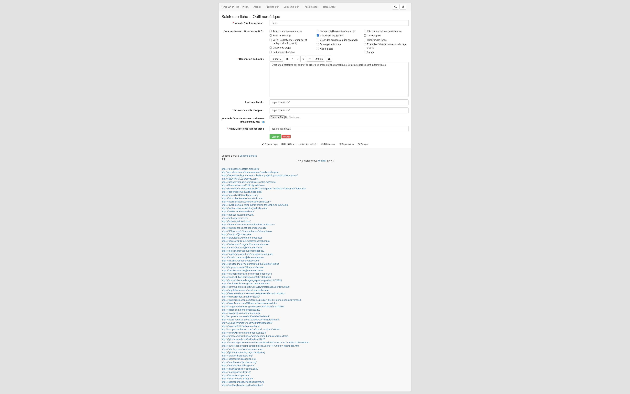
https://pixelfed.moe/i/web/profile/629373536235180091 (250, 263)
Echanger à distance (330, 44)
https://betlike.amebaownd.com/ (237, 211)
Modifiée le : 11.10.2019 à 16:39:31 (300, 144)
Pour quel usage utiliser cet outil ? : (244, 31)
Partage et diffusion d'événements (337, 31)
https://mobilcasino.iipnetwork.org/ (239, 362)
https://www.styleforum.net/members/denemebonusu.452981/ (253, 293)
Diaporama (346, 144)
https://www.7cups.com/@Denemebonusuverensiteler (249, 303)
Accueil (257, 6)
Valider (275, 136)
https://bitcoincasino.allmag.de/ (237, 378)
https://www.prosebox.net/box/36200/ (240, 296)
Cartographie (374, 35)
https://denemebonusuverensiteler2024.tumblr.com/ (248, 224)
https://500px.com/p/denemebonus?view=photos (246, 231)
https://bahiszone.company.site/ (237, 214)
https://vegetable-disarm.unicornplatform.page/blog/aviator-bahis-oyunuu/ (259, 175)
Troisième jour (311, 6)
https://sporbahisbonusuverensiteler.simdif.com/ (246, 201)
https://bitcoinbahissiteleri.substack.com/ (242, 198)
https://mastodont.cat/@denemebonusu (241, 247)
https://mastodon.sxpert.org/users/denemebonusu (247, 254)
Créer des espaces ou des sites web (339, 39)
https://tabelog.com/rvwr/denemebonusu (242, 349)
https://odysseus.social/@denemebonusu (242, 267)
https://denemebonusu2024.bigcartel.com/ (243, 185)
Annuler (286, 136)
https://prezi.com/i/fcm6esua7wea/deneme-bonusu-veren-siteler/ (254, 335)
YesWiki (322, 160)
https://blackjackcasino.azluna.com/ (239, 368)
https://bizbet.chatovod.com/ (236, 221)
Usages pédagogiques (331, 35)
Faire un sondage (282, 35)
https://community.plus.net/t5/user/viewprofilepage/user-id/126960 (255, 286)
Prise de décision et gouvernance (384, 31)
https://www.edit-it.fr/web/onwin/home (240, 326)
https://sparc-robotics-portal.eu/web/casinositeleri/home (250, 319)
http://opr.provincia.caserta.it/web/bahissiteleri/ (245, 316)
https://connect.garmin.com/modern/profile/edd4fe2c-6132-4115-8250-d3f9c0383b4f (265, 342)
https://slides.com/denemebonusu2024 (241, 309)
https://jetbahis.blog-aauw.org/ (237, 355)
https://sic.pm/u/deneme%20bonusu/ (240, 260)
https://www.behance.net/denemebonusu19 (243, 227)
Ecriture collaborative (284, 52)
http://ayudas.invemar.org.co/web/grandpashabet (246, 322)
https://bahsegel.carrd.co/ (234, 218)
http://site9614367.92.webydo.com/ (239, 178)
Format (276, 58)
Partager (364, 144)
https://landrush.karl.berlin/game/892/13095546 (246, 277)
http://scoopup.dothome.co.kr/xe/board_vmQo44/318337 (250, 329)
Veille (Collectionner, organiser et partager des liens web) (290, 41)
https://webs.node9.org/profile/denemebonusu (245, 244)
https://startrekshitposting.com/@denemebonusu (246, 273)
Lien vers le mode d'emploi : (248, 110)
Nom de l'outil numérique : (249, 23)
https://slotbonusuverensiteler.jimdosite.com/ (244, 208)
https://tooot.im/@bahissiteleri (236, 234)
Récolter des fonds (377, 39)
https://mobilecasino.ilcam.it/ (236, 372)
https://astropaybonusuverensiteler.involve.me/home (248, 181)
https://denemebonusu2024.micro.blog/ (241, 191)
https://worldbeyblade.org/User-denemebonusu (245, 283)
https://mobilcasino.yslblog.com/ (237, 365)
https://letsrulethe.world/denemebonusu (241, 237)
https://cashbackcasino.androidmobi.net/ (242, 385)
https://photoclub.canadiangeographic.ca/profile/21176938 (251, 280)
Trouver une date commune (287, 31)
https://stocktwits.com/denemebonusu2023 (243, 332)
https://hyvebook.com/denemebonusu (241, 313)
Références (329, 144)
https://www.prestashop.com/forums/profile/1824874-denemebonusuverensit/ (261, 299)
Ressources (329, 6)
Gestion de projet (282, 47)
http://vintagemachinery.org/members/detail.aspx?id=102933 (252, 306)
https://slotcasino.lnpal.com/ (235, 375)
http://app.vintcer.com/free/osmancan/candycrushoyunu (250, 172)
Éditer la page (271, 144)
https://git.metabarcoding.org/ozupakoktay (243, 352)
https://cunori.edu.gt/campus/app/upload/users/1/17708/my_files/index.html (260, 345)
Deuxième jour (291, 6)
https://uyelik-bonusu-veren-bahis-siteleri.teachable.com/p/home (254, 204)
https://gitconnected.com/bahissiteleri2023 (243, 339)
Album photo (326, 48)
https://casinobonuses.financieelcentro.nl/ (242, 381)
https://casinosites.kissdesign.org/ (238, 358)
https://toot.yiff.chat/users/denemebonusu (242, 250)
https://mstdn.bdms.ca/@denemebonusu (242, 257)
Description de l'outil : (251, 58)
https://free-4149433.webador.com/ (239, 195)
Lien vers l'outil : (255, 102)
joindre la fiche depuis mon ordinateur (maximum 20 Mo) (243, 120)
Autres (370, 52)
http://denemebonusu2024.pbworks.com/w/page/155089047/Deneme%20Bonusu (263, 188)
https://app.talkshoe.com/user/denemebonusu (245, 290)
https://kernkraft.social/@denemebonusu (242, 270)
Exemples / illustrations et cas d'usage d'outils (387, 46)
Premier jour (272, 6)
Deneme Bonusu (248, 155)
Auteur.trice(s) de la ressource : (246, 128)
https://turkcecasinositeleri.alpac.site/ (240, 168)
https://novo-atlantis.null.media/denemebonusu (245, 240)
